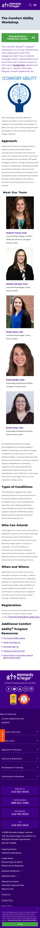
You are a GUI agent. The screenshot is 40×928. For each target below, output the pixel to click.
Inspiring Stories (9, 849)
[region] (20, 917)
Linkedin (20, 689)
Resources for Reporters (13, 866)
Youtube (14, 689)
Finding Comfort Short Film (14, 651)
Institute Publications (11, 853)
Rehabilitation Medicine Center (17, 37)
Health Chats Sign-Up (11, 642)
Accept (20, 924)
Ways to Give (8, 889)
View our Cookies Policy (15, 920)
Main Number (20, 812)
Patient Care (8, 741)
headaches (19, 65)
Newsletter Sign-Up (11, 647)
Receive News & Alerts (12, 862)
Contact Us (6, 894)
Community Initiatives (13, 776)
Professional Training (12, 767)
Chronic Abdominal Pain (13, 719)
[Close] (37, 909)
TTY (20, 824)
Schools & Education (12, 759)
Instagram (25, 689)
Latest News (7, 858)
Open (35, 5)
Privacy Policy (7, 906)
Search (30, 5)
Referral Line (20, 790)
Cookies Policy (7, 900)
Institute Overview (11, 732)
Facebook (8, 689)
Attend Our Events (10, 881)
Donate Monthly (11, 871)
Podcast (31, 689)
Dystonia (6, 722)
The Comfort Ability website (14, 638)
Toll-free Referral (20, 801)
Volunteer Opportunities (13, 885)
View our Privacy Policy (29, 920)
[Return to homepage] (14, 5)
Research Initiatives (11, 750)
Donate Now (8, 876)
